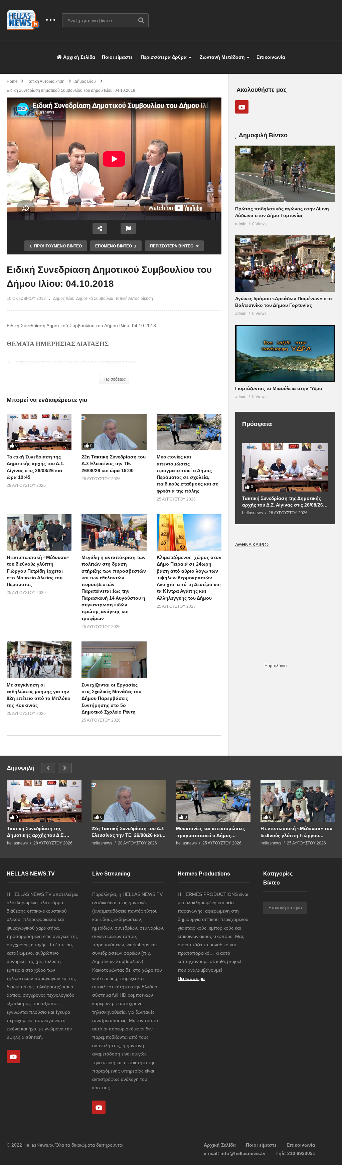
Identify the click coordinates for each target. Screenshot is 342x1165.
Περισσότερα (191, 978)
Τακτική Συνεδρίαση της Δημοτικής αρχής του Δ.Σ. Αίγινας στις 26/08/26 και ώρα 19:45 (282, 502)
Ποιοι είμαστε (117, 57)
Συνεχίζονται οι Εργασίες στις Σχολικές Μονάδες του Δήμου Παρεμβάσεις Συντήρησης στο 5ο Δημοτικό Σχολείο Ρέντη (111, 698)
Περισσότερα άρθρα (163, 57)
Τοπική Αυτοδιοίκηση (134, 298)
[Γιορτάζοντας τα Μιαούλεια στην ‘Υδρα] (285, 353)
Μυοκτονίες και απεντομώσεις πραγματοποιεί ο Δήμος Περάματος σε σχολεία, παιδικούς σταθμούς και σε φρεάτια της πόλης (210, 832)
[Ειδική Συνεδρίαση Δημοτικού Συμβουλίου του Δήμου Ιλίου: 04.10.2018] (189, 432)
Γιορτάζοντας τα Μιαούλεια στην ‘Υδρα (278, 388)
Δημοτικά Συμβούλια (94, 298)
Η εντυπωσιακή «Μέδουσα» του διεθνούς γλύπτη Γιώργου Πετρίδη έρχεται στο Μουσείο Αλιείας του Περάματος (38, 571)
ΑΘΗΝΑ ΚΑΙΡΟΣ (252, 544)
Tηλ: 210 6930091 (295, 1153)
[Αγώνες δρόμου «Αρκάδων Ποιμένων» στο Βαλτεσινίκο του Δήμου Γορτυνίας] (285, 263)
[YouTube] (241, 107)
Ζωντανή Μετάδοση (221, 57)
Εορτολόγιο (276, 665)
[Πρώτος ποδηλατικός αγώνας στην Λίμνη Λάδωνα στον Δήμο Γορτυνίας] (285, 174)
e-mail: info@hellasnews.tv (235, 1153)
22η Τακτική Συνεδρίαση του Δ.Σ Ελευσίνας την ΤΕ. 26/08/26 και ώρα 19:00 (113, 463)
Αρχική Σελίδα (78, 57)
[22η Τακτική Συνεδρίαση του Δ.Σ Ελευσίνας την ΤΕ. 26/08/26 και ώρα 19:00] (113, 432)
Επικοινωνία (270, 57)
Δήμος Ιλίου (63, 298)
